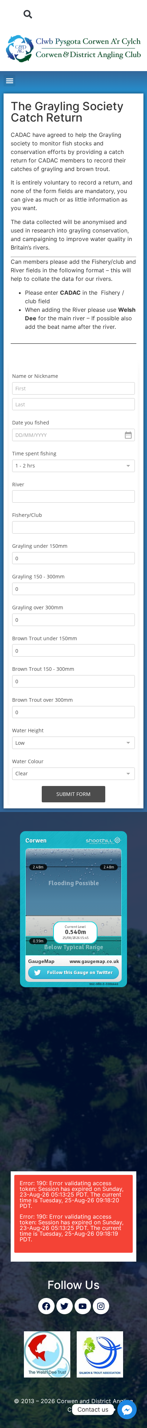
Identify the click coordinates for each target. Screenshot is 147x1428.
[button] (28, 14)
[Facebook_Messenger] (127, 1409)
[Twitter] (64, 1306)
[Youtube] (83, 1306)
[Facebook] (46, 1306)
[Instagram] (101, 1306)
